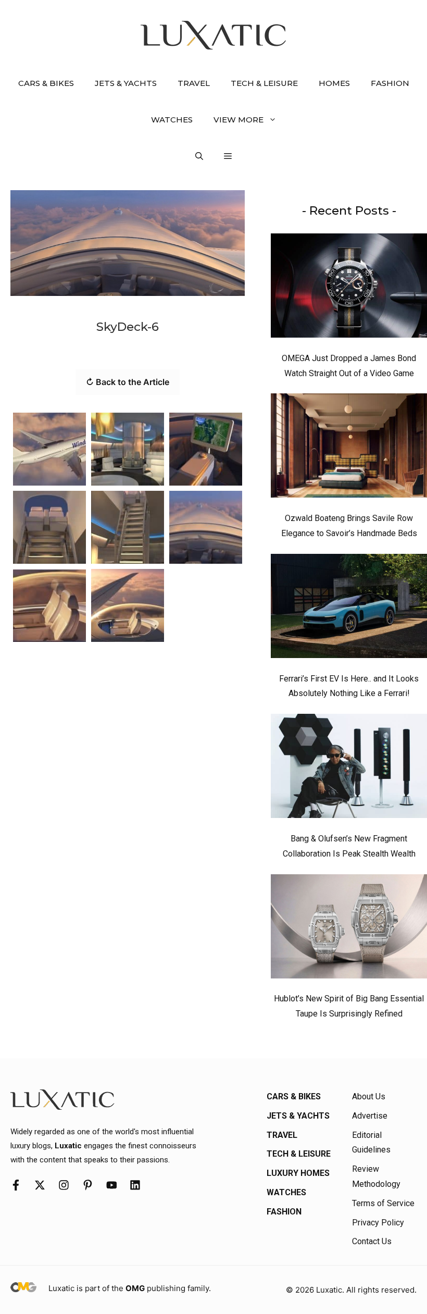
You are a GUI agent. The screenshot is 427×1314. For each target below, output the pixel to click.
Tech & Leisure (264, 83)
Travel (194, 83)
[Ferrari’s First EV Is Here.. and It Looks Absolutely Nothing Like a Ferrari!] (349, 608)
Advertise (369, 1116)
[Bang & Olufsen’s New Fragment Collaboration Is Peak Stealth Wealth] (349, 768)
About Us (368, 1096)
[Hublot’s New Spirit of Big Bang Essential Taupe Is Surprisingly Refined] (349, 929)
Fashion (390, 83)
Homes (334, 83)
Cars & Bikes (46, 83)
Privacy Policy (378, 1223)
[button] (199, 156)
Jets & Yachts (126, 83)
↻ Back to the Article (127, 382)
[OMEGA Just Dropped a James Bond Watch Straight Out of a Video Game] (349, 288)
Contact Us (372, 1241)
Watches (172, 120)
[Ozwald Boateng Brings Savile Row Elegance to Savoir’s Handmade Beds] (349, 448)
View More (238, 120)
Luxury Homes (298, 1173)
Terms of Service (383, 1203)
